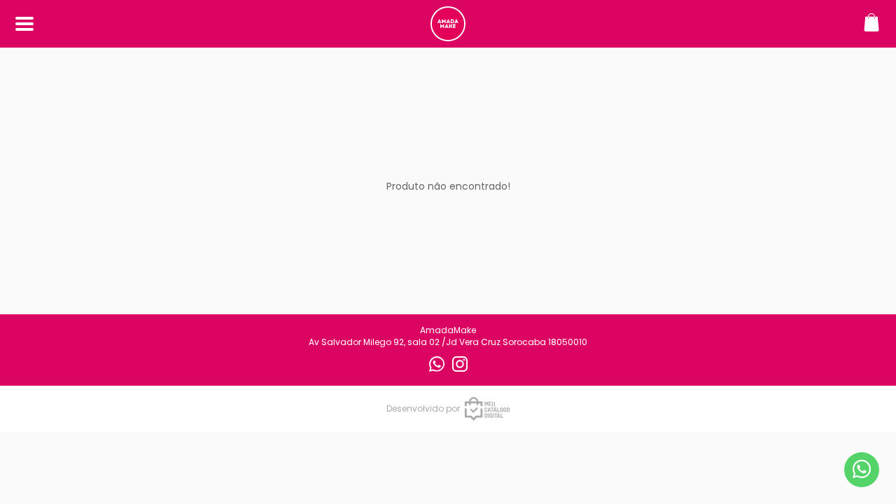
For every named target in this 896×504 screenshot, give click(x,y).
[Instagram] (459, 368)
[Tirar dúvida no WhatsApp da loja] (861, 469)
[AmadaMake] (448, 34)
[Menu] (24, 24)
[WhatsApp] (437, 368)
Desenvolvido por (423, 408)
